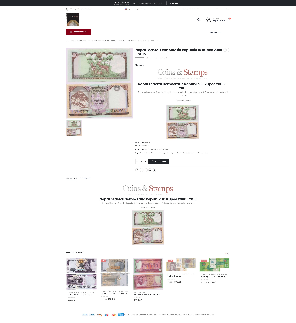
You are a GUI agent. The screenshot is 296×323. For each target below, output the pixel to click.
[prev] (225, 50)
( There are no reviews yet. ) (156, 58)
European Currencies (182, 274)
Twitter (141, 170)
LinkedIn (146, 170)
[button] (199, 19)
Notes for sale (203, 153)
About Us (165, 315)
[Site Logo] (73, 20)
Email (154, 170)
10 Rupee (143, 153)
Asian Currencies (150, 149)
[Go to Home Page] (66, 40)
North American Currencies (218, 274)
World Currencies (163, 149)
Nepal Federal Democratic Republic (185, 153)
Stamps (206, 9)
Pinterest (150, 170)
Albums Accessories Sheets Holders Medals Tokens (181, 9)
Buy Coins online (141, 9)
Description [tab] (71, 178)
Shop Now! (174, 3)
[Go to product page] (81, 274)
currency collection (165, 153)
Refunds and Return (199, 315)
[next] (228, 50)
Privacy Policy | (175, 315)
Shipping (210, 315)
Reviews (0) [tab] (85, 178)
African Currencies (74, 293)
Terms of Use (186, 315)
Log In (228, 9)
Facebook (137, 170)
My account (218, 9)
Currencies (155, 9)
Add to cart (160, 161)
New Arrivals (215, 32)
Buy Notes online (152, 153)
